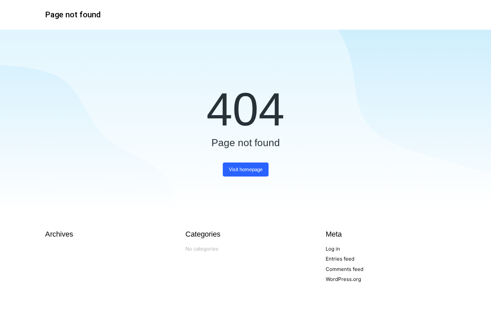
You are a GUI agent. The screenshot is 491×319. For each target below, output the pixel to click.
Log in (333, 249)
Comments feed (344, 269)
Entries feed (340, 259)
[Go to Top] (476, 304)
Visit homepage (246, 169)
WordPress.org (343, 279)
